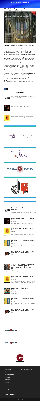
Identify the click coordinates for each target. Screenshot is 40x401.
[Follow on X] (7, 89)
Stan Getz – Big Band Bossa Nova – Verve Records (20, 114)
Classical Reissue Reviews (9, 374)
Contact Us (6, 385)
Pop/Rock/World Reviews (9, 377)
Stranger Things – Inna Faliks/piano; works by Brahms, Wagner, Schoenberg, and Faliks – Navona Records (23, 266)
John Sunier (7, 10)
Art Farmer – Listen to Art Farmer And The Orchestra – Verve (22, 252)
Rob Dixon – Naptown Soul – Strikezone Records (20, 289)
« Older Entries (6, 319)
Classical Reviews (8, 369)
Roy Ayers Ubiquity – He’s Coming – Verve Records (20, 105)
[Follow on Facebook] (5, 89)
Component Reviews (8, 380)
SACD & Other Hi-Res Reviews (20, 10)
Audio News (7, 382)
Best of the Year (7, 384)
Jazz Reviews (7, 371)
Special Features (7, 379)
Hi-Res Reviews (7, 372)
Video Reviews (7, 376)
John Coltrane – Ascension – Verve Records (19, 95)
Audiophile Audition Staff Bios (10, 394)
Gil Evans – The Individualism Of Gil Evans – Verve (23, 241)
